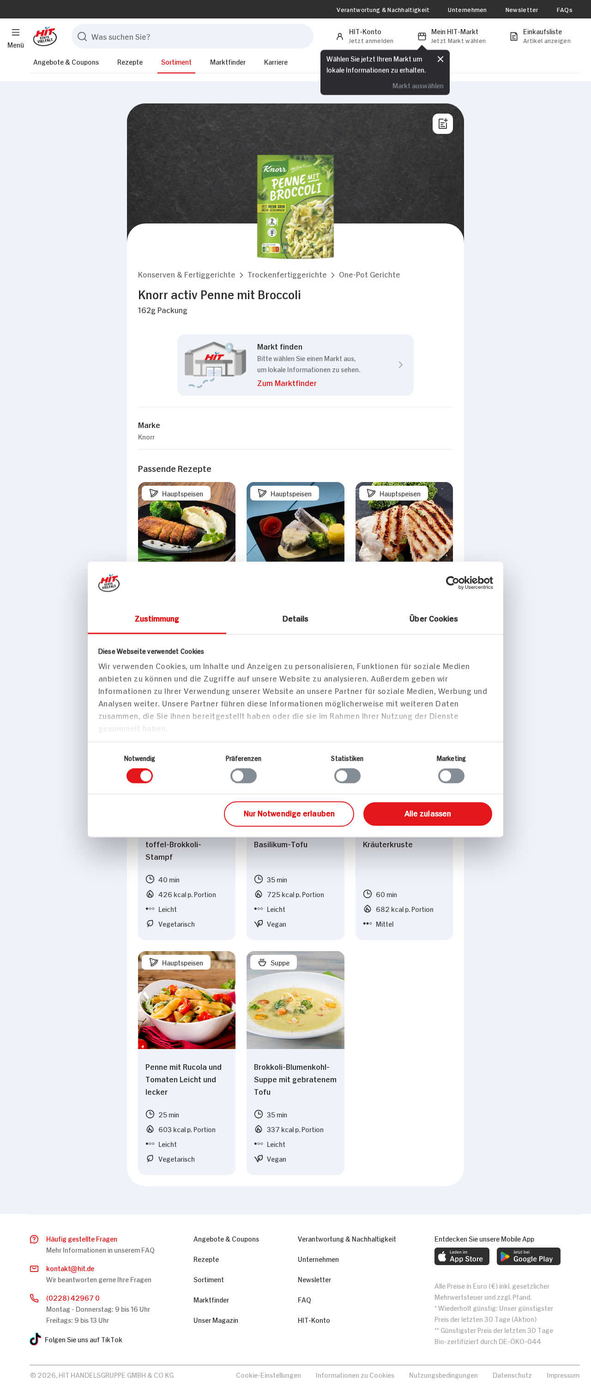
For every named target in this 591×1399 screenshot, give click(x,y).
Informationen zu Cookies (355, 1374)
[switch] (243, 776)
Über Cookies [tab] (434, 618)
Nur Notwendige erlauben (289, 813)
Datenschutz (512, 1374)
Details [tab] (296, 618)
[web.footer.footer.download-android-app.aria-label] (529, 1256)
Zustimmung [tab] (157, 618)
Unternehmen (467, 9)
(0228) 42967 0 (73, 1297)
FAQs (565, 9)
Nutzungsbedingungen (443, 1374)
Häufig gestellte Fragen (81, 1238)
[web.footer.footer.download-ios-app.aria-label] (461, 1256)
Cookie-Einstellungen (268, 1374)
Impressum (563, 1374)
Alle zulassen (427, 813)
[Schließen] (440, 57)
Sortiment (176, 61)
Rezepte (130, 61)
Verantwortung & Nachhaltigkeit (383, 9)
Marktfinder (228, 61)
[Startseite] (43, 36)
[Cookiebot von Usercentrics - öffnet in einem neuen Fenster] (452, 583)
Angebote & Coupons (66, 61)
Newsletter (522, 9)
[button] (186, 274)
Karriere (276, 61)
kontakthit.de (70, 1267)
